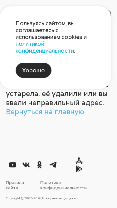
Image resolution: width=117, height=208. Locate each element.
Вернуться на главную (45, 111)
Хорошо (33, 70)
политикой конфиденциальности (45, 47)
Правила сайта (15, 185)
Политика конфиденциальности (63, 185)
